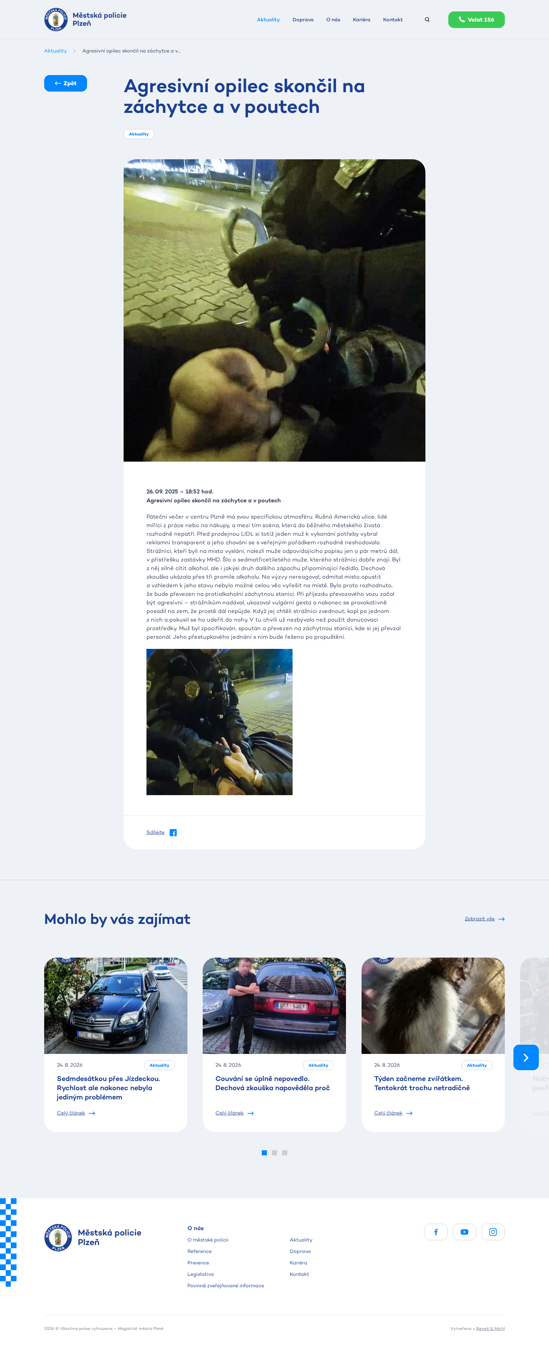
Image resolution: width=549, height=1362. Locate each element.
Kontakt (299, 1274)
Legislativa (200, 1274)
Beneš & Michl (490, 1328)
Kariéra (298, 1263)
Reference (199, 1251)
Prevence (198, 1263)
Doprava (300, 1251)
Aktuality (301, 1240)
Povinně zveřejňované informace (225, 1286)
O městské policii (207, 1240)
